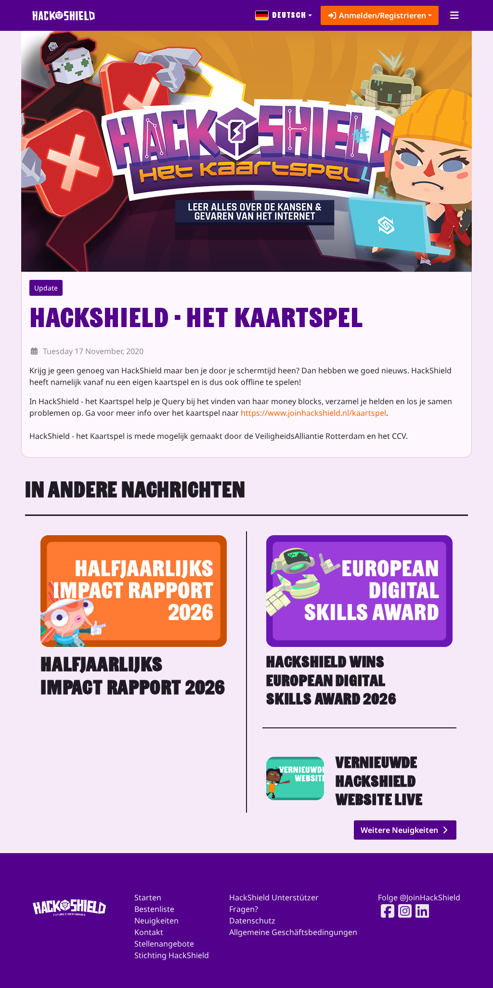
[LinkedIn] (419, 911)
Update (46, 287)
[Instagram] (402, 911)
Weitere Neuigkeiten (400, 830)
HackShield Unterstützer (274, 897)
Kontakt (148, 932)
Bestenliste (154, 909)
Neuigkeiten (156, 920)
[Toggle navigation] (454, 15)
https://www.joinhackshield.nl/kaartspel (313, 413)
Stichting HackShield (171, 955)
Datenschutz (252, 920)
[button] (284, 15)
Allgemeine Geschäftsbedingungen (293, 932)
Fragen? (243, 909)
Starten (147, 897)
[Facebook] (384, 911)
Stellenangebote (164, 943)
